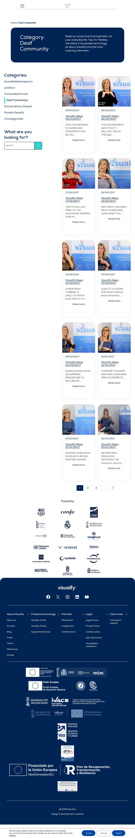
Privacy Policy (93, 626)
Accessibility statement (92, 645)
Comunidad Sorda (16, 94)
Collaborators (68, 632)
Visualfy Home (38, 620)
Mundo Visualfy (14, 113)
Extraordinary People (18, 106)
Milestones (12, 649)
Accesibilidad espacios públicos (18, 85)
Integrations (67, 626)
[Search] (38, 146)
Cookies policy (93, 632)
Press (10, 638)
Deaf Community (17, 100)
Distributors (67, 620)
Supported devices (40, 632)
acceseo (79, 814)
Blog (9, 632)
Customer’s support (115, 621)
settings (12, 835)
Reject (118, 833)
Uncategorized (13, 119)
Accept (88, 833)
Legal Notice (92, 620)
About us (11, 620)
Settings (103, 833)
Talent (10, 644)
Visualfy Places (38, 626)
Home (14, 23)
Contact (11, 626)
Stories (10, 655)
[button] (79, 140)
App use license (94, 638)
